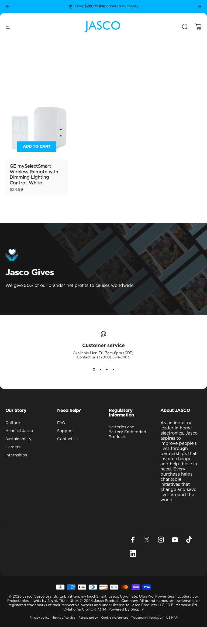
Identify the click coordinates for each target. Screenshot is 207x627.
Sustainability (18, 439)
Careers (12, 447)
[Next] (199, 6)
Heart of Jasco (19, 431)
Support (65, 431)
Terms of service (64, 617)
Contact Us (67, 439)
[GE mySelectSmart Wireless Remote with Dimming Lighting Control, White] (36, 128)
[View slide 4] (113, 369)
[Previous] (7, 6)
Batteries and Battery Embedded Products (127, 432)
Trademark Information (147, 617)
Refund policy (88, 617)
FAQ (61, 423)
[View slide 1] (94, 369)
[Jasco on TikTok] (189, 539)
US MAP (172, 617)
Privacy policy (39, 617)
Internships (16, 455)
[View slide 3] (107, 369)
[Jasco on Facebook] (133, 539)
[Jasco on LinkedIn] (133, 553)
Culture (12, 423)
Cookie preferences (114, 617)
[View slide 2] (100, 369)
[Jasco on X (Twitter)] (147, 539)
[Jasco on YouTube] (175, 539)
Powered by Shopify (126, 609)
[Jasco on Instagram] (161, 539)
